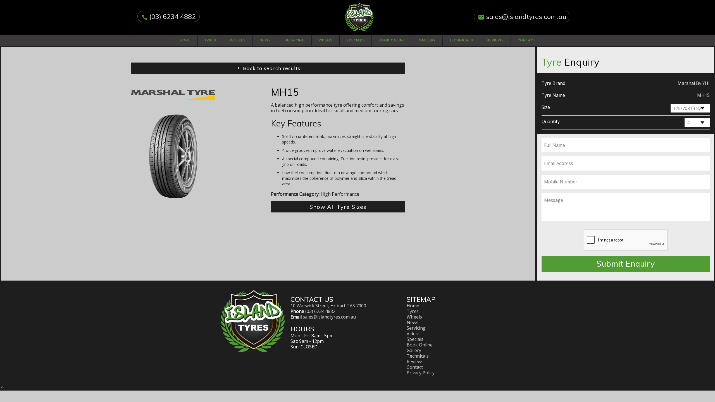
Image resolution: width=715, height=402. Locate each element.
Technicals (461, 40)
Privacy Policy (421, 373)
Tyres (210, 40)
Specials (355, 40)
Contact (526, 40)
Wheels (238, 40)
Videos (325, 40)
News (265, 40)
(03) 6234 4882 (172, 16)
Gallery (427, 40)
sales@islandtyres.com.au (526, 16)
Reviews (495, 40)
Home (185, 40)
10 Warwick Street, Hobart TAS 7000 (328, 306)
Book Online (391, 40)
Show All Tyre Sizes (337, 206)
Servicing (295, 40)
